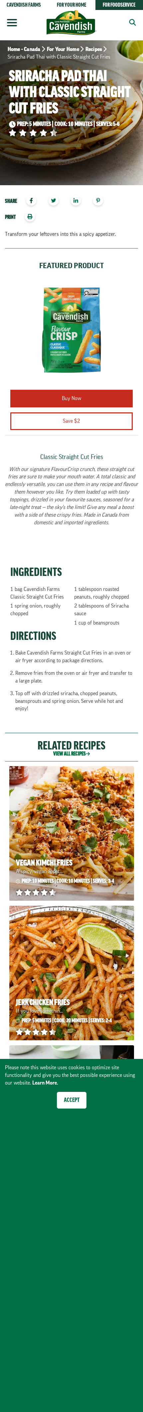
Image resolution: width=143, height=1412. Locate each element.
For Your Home (63, 49)
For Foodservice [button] (119, 5)
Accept (71, 1100)
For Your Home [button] (71, 5)
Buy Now (71, 398)
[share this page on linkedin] (79, 201)
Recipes (93, 49)
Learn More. (45, 1083)
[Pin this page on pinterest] (100, 201)
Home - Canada (24, 49)
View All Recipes (69, 753)
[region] (71, 202)
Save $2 (71, 421)
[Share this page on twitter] (56, 201)
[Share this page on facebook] (33, 201)
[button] (130, 22)
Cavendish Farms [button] (24, 5)
